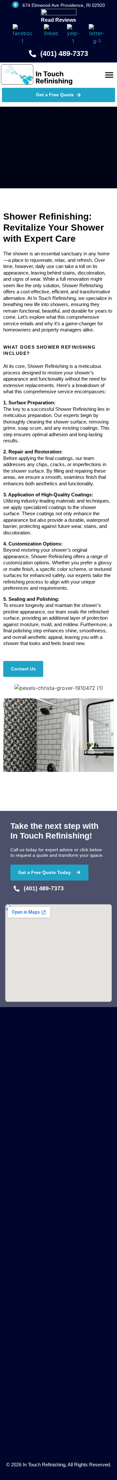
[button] (109, 75)
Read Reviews (58, 20)
